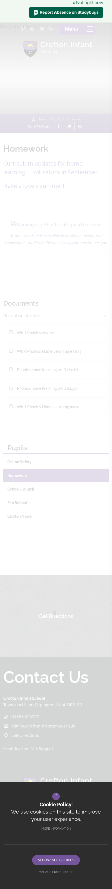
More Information (56, 828)
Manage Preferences (56, 872)
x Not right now (88, 2)
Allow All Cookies (56, 860)
